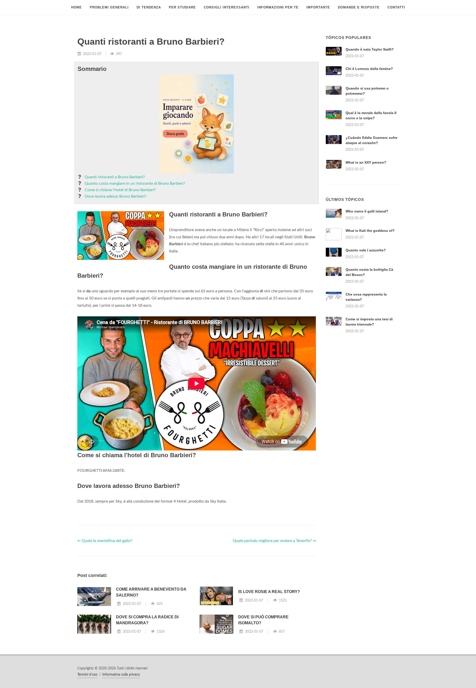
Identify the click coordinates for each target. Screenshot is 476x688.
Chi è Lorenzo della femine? (369, 69)
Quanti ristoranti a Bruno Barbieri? (115, 177)
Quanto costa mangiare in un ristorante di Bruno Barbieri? (135, 183)
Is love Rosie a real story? (269, 592)
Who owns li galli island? (367, 211)
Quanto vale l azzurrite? (366, 250)
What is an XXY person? (366, 162)
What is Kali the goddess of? (370, 231)
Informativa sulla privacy (121, 674)
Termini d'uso (87, 674)
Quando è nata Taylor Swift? (370, 49)
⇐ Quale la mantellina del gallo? (104, 541)
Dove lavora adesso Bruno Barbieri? (115, 196)
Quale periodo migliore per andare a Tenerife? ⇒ (274, 541)
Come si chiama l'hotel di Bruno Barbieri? (120, 190)
